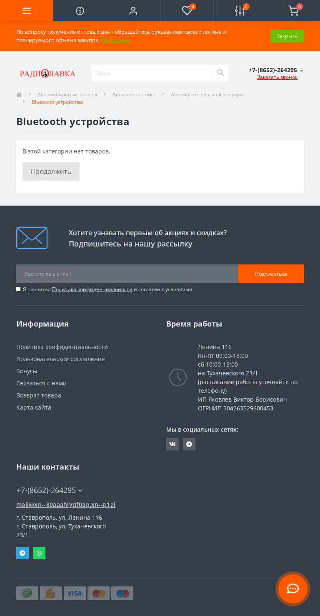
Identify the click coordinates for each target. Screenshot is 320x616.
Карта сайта (33, 407)
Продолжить (51, 171)
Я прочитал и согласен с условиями (107, 289)
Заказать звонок (277, 76)
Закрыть (287, 36)
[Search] (220, 73)
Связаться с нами (41, 383)
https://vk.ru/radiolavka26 (172, 444)
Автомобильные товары (67, 94)
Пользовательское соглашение (60, 359)
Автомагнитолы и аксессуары (207, 94)
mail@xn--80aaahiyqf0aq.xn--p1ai (65, 504)
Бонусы (27, 371)
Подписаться (271, 273)
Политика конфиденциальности (92, 289)
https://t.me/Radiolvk (189, 444)
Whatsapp (39, 553)
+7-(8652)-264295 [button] (46, 490)
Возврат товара (38, 395)
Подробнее (115, 40)
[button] (133, 10)
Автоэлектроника (133, 94)
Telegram (22, 553)
